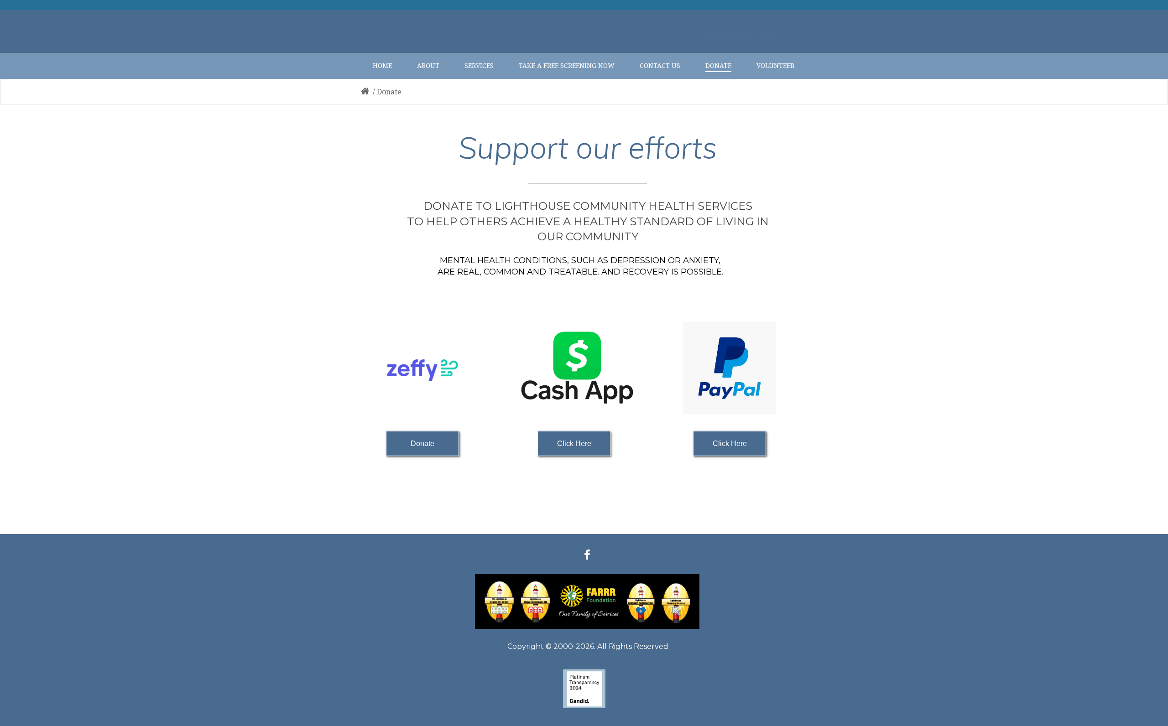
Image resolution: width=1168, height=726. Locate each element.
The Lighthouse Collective (756, 4)
